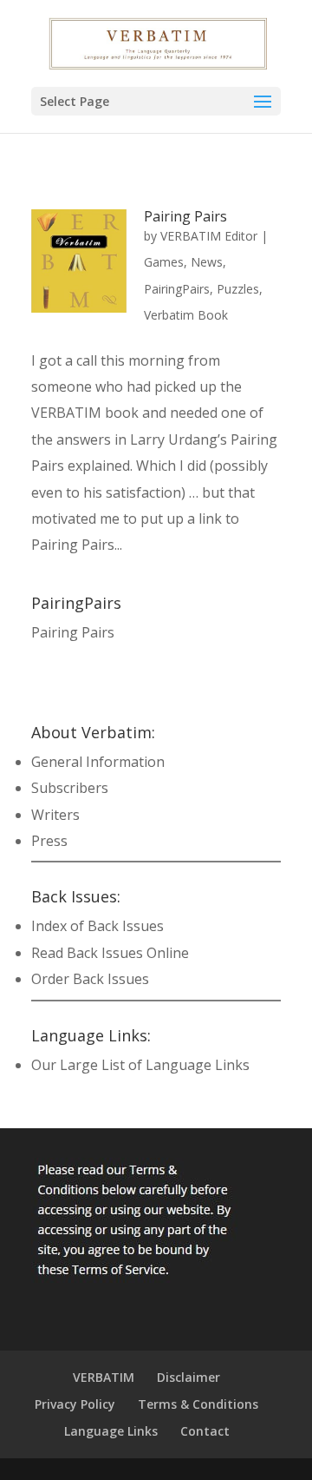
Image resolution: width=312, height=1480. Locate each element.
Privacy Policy (75, 1404)
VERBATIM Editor (208, 236)
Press (49, 840)
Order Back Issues (90, 978)
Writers (55, 814)
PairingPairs (177, 289)
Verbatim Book (186, 315)
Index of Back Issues (97, 925)
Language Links (111, 1431)
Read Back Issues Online (110, 952)
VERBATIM (103, 1377)
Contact (205, 1431)
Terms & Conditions (198, 1404)
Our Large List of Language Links (140, 1064)
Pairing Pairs (185, 216)
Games (164, 262)
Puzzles (238, 289)
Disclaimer (188, 1377)
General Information (98, 761)
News (207, 262)
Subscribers (69, 787)
